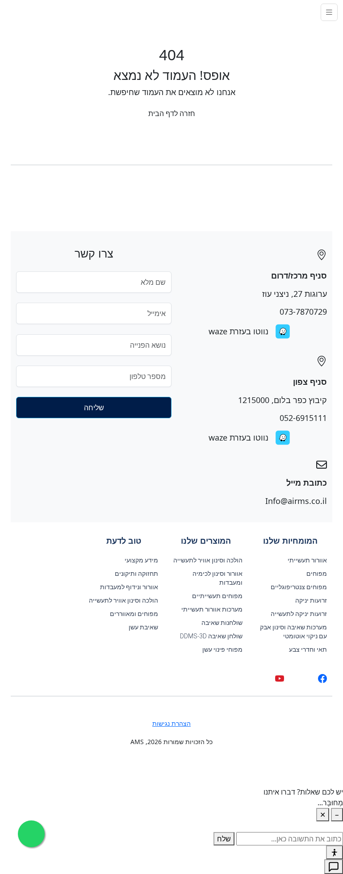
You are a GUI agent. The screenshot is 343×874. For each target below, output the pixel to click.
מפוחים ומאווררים (134, 613)
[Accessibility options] (334, 852)
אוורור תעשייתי (307, 560)
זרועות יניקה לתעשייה (299, 613)
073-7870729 (303, 311)
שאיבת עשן (143, 627)
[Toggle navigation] (329, 12)
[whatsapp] (301, 678)
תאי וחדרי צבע (308, 649)
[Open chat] (333, 866)
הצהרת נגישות (171, 723)
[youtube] (279, 678)
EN (12, 12)
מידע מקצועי (141, 560)
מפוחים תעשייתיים (217, 595)
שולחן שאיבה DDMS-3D (211, 636)
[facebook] (322, 678)
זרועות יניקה (311, 600)
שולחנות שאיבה (222, 622)
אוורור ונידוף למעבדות (129, 587)
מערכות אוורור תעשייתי (212, 609)
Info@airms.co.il (296, 500)
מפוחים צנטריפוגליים (299, 587)
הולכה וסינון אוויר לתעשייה (208, 560)
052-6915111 (303, 417)
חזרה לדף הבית (171, 113)
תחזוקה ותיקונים (136, 573)
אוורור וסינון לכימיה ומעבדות (217, 578)
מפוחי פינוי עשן (222, 649)
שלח (224, 839)
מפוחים (316, 573)
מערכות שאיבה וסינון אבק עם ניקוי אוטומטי (293, 632)
